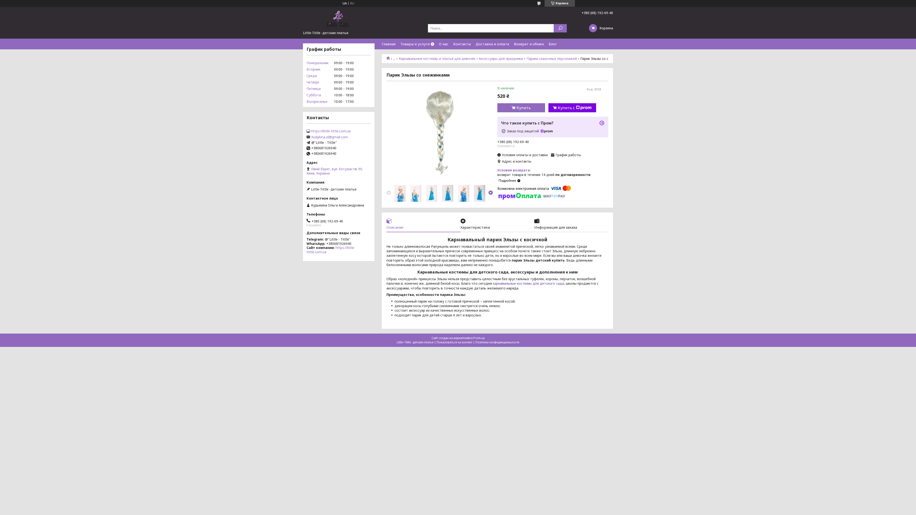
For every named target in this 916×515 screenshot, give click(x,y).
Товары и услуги (415, 43)
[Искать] (560, 28)
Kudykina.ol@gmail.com (329, 137)
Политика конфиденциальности (497, 342)
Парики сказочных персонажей (551, 59)
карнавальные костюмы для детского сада (528, 283)
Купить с (566, 107)
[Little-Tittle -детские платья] (338, 18)
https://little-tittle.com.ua (331, 131)
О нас (443, 43)
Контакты (462, 43)
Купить (523, 107)
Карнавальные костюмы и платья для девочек (437, 59)
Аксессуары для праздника (501, 59)
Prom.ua (479, 338)
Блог (553, 43)
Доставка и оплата (492, 43)
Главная (389, 43)
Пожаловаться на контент (454, 342)
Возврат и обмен (529, 43)
